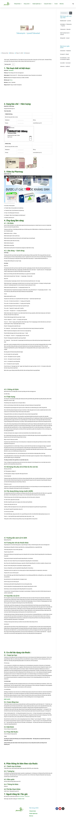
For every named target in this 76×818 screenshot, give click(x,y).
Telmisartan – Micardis (65, 29)
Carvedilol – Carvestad (65, 62)
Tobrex (11, 80)
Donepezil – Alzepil (64, 54)
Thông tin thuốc (17, 3)
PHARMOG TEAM (20, 798)
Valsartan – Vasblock (65, 66)
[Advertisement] (28, 16)
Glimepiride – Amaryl (64, 38)
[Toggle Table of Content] (12, 64)
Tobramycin (27, 53)
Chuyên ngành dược (36, 3)
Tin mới (55, 3)
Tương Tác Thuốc (47, 3)
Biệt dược (12, 53)
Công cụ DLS (26, 3)
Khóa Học (62, 3)
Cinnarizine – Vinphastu (65, 50)
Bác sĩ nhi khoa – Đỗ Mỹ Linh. (24, 796)
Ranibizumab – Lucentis (65, 20)
